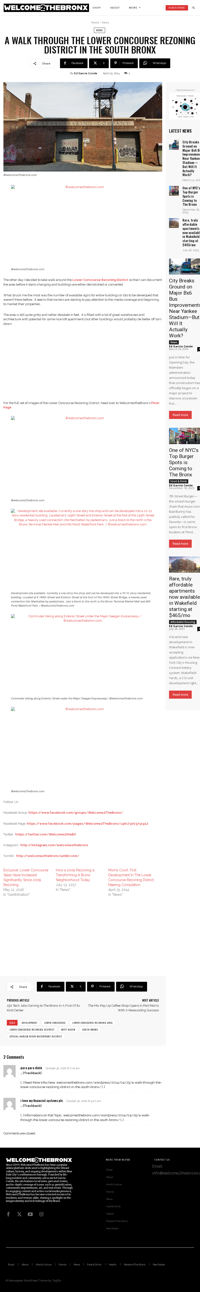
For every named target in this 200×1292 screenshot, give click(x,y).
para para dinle (31, 1067)
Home (95, 22)
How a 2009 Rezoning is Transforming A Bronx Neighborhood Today (75, 875)
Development (29, 1023)
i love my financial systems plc (41, 1100)
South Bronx (90, 1029)
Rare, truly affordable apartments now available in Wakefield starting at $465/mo (184, 597)
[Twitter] (19, 1214)
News (105, 22)
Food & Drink (178, 481)
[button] (193, 8)
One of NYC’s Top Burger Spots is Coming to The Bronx (191, 196)
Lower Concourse (55, 1023)
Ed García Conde (85, 73)
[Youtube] (30, 1214)
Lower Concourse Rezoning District (32, 1029)
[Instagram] (41, 1214)
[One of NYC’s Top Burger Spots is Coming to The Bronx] (174, 191)
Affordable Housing (182, 622)
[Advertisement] (82, 366)
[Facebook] (8, 1214)
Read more (180, 415)
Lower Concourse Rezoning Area (92, 1023)
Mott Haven (68, 1029)
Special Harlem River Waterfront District (36, 1036)
